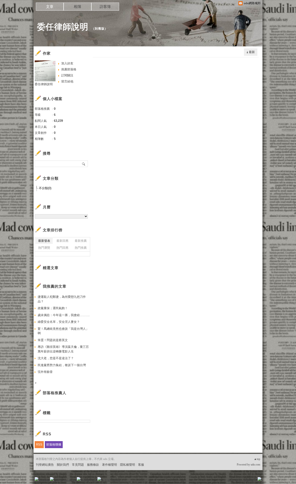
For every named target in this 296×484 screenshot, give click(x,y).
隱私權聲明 (127, 464)
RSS (39, 444)
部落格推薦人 (54, 393)
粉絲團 (44, 480)
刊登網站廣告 (45, 464)
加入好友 (67, 63)
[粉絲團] (36, 479)
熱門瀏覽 (44, 247)
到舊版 (100, 28)
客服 (141, 464)
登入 (230, 480)
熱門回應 (62, 247)
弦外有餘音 (45, 372)
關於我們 (63, 464)
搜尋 (84, 163)
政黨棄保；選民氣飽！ (53, 308)
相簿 (77, 7)
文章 (49, 7)
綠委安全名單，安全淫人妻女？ (59, 322)
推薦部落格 (68, 69)
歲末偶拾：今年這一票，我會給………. (64, 315)
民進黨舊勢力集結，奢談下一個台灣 (62, 365)
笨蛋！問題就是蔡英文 (53, 340)
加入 (239, 480)
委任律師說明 (62, 26)
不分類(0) (45, 188)
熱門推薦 (81, 247)
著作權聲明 (109, 464)
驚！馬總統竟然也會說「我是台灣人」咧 (63, 331)
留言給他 (67, 81)
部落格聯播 (53, 444)
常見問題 (78, 464)
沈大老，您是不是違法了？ (56, 358)
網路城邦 (250, 480)
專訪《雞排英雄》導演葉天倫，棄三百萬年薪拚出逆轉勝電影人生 (63, 349)
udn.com (255, 464)
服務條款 (93, 464)
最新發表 (44, 240)
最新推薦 (81, 240)
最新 (252, 52)
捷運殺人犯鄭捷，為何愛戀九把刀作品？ (62, 299)
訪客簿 (105, 7)
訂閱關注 (67, 75)
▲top (257, 459)
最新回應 (62, 240)
